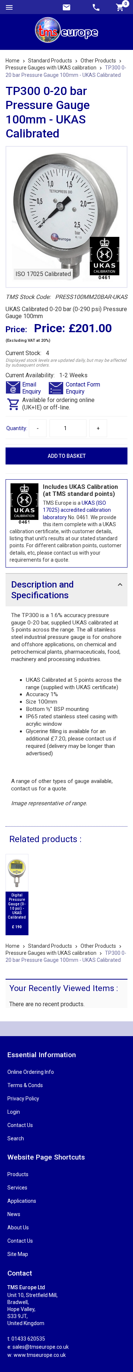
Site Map (17, 1254)
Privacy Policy (23, 1099)
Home (13, 61)
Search (15, 1138)
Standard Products (50, 61)
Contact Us (20, 1125)
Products (17, 1174)
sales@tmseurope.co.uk (41, 1347)
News (13, 1214)
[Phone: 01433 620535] (96, 6)
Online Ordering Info (30, 1072)
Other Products (98, 61)
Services (17, 1188)
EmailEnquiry (31, 388)
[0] (120, 6)
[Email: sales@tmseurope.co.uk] (66, 6)
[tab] (66, 589)
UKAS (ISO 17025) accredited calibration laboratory (77, 510)
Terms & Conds (25, 1085)
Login (13, 1112)
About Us (18, 1227)
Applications (21, 1201)
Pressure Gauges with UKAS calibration (51, 68)
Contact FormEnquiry (83, 388)
